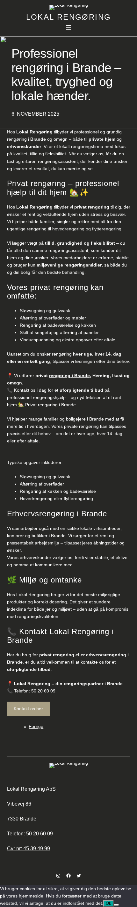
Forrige (36, 726)
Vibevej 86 (19, 804)
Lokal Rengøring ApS (31, 789)
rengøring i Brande (69, 375)
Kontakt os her (28, 708)
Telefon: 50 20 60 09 (30, 833)
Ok (108, 903)
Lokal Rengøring (68, 17)
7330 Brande (21, 818)
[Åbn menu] (68, 27)
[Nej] (116, 905)
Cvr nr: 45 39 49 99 (28, 848)
